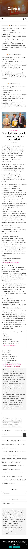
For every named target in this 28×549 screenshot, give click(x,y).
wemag (19, 426)
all (3, 418)
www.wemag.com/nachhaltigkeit (10, 262)
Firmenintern (14, 130)
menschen (13, 420)
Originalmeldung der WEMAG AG (12, 364)
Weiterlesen (16, 546)
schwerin (16, 424)
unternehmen (5, 426)
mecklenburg (5, 420)
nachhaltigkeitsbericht (16, 422)
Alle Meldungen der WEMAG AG (11, 366)
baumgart (8, 418)
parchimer (5, 424)
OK (10, 546)
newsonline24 (14, 84)
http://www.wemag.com (9, 345)
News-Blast (14, 25)
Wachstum (13, 426)
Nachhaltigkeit (6, 422)
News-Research (15, 54)
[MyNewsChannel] (14, 7)
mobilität (19, 420)
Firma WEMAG (7, 430)
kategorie (18, 418)
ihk (13, 418)
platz (10, 424)
